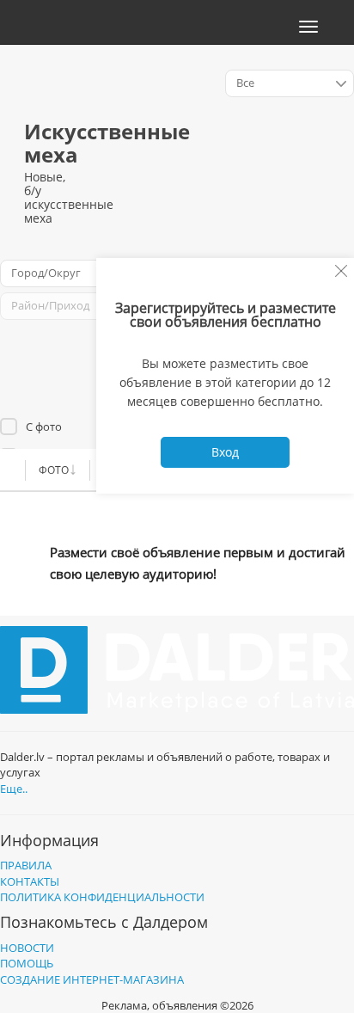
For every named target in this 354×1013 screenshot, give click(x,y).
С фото (44, 426)
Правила (26, 865)
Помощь (26, 963)
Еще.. (13, 788)
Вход (225, 452)
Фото (54, 470)
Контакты (29, 881)
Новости (27, 947)
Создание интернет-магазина (92, 979)
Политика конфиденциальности (102, 897)
